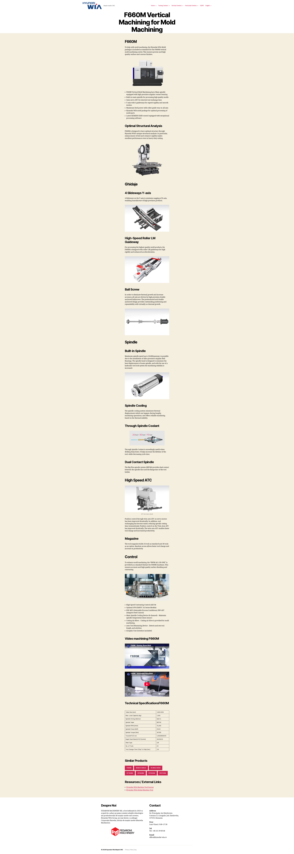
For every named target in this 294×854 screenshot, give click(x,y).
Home (153, 5)
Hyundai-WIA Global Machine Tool (139, 790)
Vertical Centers (177, 5)
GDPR (202, 5)
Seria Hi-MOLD (141, 768)
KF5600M (152, 773)
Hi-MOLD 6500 (155, 768)
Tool (146, 787)
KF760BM (130, 773)
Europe (151, 787)
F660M (129, 768)
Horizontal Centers (191, 5)
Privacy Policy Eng (130, 849)
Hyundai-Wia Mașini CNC (114, 849)
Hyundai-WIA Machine (135, 787)
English (207, 5)
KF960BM (141, 773)
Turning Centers (163, 5)
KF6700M (163, 773)
